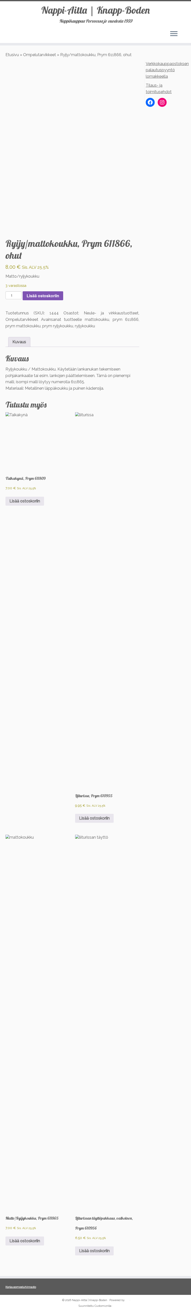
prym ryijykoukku (57, 326)
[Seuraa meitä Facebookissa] (8, 1300)
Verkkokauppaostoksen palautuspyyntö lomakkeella (167, 70)
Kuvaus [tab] (19, 341)
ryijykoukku (85, 326)
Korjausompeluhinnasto (20, 1287)
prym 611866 (126, 319)
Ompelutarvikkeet (39, 54)
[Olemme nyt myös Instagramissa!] (15, 1300)
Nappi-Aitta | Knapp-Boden (95, 10)
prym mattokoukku (23, 326)
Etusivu (12, 54)
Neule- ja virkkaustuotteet (111, 313)
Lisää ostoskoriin (43, 296)
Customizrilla (103, 1306)
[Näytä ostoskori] (183, 32)
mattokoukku (97, 319)
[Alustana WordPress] (127, 1299)
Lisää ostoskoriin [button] (24, 501)
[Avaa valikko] (174, 34)
